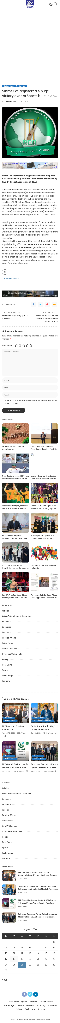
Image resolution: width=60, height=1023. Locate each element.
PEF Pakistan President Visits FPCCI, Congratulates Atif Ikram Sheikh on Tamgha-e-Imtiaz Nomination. (38, 875)
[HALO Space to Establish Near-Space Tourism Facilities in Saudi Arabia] (44, 433)
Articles (5, 611)
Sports (22, 86)
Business (6, 621)
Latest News (9, 86)
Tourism (6, 681)
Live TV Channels (9, 648)
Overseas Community (12, 654)
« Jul (4, 979)
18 (14, 959)
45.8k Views (48, 733)
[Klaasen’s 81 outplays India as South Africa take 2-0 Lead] (15, 493)
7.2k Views (23, 101)
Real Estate (7, 665)
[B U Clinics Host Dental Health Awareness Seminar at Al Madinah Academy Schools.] (15, 552)
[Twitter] (40, 304)
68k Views (48, 771)
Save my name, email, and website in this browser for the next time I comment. (31, 401)
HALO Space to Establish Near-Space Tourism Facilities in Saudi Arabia (44, 449)
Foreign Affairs (9, 638)
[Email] (54, 304)
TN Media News (10, 101)
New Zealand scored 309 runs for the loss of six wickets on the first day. (15, 478)
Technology (7, 675)
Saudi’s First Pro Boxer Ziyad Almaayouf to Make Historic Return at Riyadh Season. (14, 597)
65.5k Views (21, 733)
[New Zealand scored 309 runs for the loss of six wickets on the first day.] (15, 463)
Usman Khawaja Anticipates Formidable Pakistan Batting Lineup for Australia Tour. (43, 478)
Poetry (5, 659)
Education (6, 627)
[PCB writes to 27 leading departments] (15, 433)
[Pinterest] (47, 304)
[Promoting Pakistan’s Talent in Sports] (44, 552)
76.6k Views (19, 771)
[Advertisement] (30, 43)
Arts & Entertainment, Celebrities (16, 616)
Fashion (5, 632)
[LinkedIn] (35, 994)
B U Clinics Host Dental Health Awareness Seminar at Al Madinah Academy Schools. (15, 568)
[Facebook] (33, 304)
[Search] (55, 4)
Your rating (7, 345)
